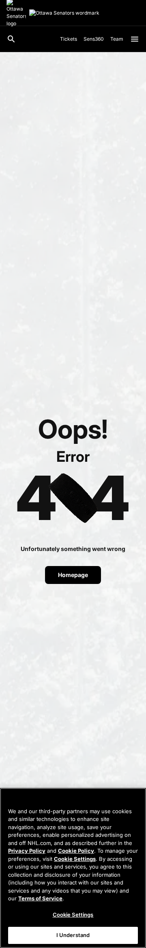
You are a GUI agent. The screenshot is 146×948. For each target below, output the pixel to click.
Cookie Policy (76, 850)
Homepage (73, 574)
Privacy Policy (26, 850)
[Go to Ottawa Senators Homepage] (64, 13)
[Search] (11, 39)
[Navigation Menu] (135, 39)
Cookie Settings (75, 859)
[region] (73, 868)
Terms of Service (40, 898)
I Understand (73, 935)
